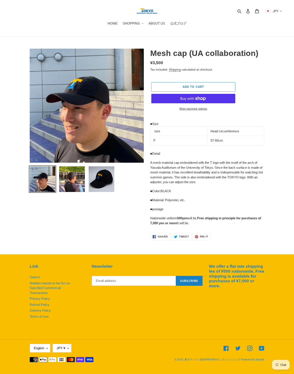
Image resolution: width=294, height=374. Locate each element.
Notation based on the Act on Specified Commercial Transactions (50, 288)
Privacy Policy (40, 298)
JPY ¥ (61, 348)
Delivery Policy (40, 310)
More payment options (193, 108)
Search (35, 277)
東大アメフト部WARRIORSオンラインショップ (212, 359)
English (39, 348)
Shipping (175, 69)
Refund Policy (39, 304)
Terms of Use (39, 316)
